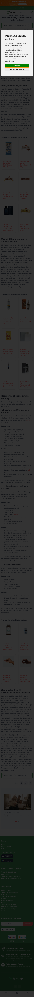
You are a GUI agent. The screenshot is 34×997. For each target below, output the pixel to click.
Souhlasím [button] (17, 65)
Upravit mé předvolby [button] (17, 69)
